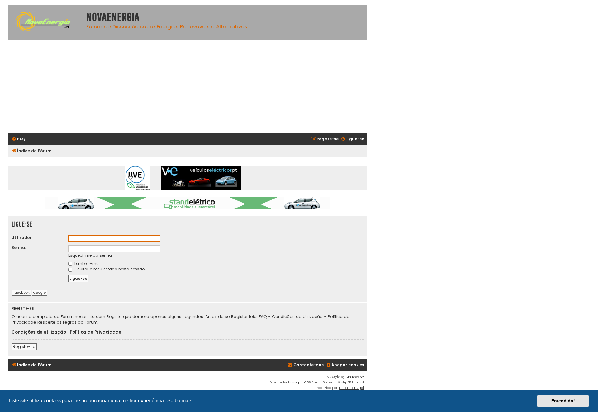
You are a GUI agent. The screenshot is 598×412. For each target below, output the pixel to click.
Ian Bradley (355, 376)
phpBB (303, 382)
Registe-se (24, 346)
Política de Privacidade (95, 332)
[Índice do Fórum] (46, 22)
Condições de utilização (39, 332)
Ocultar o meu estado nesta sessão (109, 269)
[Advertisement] (195, 86)
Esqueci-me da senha (90, 255)
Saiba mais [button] (179, 400)
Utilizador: (22, 237)
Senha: (19, 247)
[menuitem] (18, 139)
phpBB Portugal (351, 388)
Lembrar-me (85, 263)
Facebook (21, 292)
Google (39, 292)
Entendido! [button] (563, 400)
